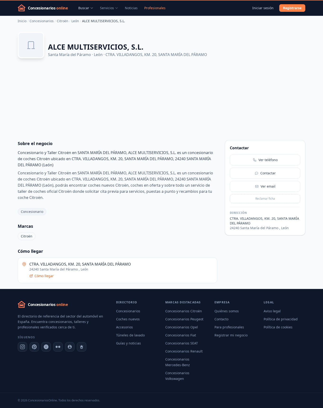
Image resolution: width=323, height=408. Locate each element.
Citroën (62, 21)
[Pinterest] (34, 347)
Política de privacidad (281, 319)
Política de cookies (278, 327)
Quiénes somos (226, 311)
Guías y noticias (128, 343)
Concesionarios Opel (181, 327)
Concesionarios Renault (184, 351)
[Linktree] (81, 347)
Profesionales (155, 8)
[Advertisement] (161, 99)
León (75, 21)
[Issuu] (46, 347)
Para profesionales (229, 327)
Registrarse (292, 8)
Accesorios (124, 327)
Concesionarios (42, 21)
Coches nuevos (128, 319)
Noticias (131, 8)
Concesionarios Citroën (183, 311)
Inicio (22, 21)
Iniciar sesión (263, 8)
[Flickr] (58, 347)
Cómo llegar (44, 276)
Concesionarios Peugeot (184, 319)
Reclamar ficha (265, 199)
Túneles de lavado (130, 335)
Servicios (107, 8)
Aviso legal (272, 311)
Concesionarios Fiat (180, 335)
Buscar (83, 8)
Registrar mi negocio (231, 335)
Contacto (221, 319)
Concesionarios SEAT (181, 343)
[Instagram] (22, 347)
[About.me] (69, 347)
